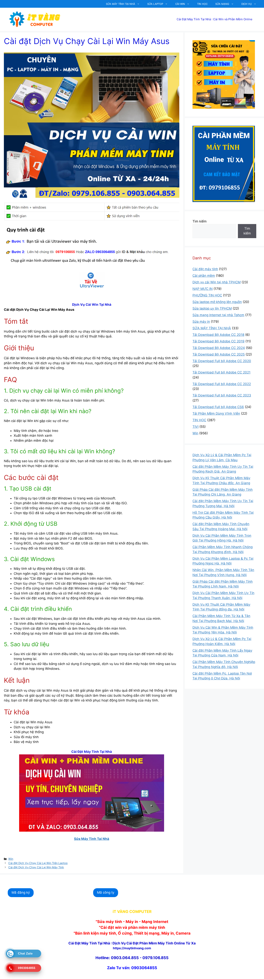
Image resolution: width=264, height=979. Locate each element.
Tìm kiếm (199, 221)
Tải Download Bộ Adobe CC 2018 (218, 335)
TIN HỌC (202, 3)
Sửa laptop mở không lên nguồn (217, 302)
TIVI (195, 427)
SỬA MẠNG (222, 3)
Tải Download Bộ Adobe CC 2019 (218, 341)
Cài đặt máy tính (205, 269)
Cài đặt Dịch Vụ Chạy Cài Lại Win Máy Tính (36, 867)
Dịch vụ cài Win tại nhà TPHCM (216, 282)
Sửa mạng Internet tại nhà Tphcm (218, 315)
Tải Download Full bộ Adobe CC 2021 (221, 372)
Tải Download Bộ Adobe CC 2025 (218, 354)
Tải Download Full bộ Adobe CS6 (218, 407)
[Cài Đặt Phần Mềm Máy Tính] (91, 280)
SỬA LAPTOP (155, 3)
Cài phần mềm (203, 276)
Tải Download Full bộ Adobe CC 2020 (221, 361)
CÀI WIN (180, 3)
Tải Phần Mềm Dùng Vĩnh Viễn (216, 413)
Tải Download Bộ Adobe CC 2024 (218, 348)
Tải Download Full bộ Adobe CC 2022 (221, 384)
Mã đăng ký (21, 892)
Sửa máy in (201, 322)
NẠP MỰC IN (202, 289)
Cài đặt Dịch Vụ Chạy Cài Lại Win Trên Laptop (38, 863)
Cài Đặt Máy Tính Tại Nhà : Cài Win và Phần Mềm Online (214, 19)
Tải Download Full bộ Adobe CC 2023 (221, 395)
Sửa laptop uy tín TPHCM (212, 308)
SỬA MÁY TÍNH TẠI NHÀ (120, 3)
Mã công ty (105, 892)
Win (10, 858)
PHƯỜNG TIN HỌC (207, 295)
